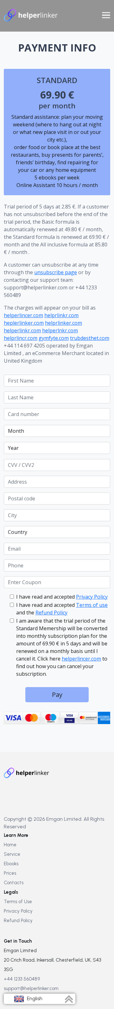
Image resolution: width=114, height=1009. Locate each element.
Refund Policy (51, 612)
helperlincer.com (23, 315)
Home (10, 845)
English (34, 998)
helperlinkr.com (22, 330)
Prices (10, 873)
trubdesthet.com (89, 338)
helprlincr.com (20, 338)
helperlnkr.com (60, 330)
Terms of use (92, 604)
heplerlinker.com (24, 322)
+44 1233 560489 (22, 979)
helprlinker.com (63, 322)
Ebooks (11, 864)
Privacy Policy (92, 596)
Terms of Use (18, 901)
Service (12, 854)
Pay (57, 694)
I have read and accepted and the (62, 608)
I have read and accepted (62, 596)
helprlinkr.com (61, 315)
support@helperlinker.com (31, 988)
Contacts (13, 882)
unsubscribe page (55, 272)
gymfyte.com (54, 338)
